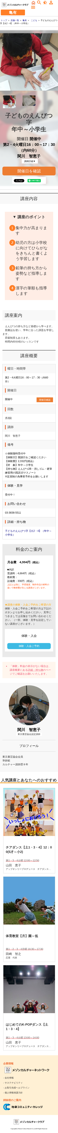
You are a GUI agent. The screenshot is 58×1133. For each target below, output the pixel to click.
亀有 (25, 20)
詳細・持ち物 (35, 670)
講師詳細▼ (29, 161)
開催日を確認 (29, 171)
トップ (4, 20)
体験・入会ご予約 (29, 646)
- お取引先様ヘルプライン (16, 1087)
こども (34, 20)
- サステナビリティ (13, 1082)
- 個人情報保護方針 (13, 1092)
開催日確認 (44, 400)
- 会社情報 (8, 1078)
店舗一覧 (15, 20)
